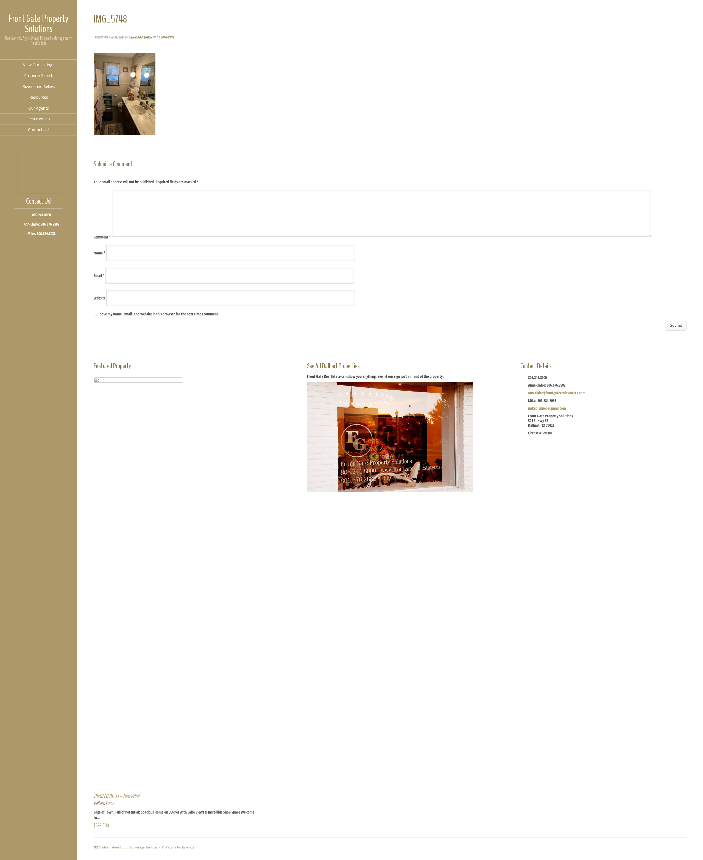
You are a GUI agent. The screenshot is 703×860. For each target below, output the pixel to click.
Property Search (38, 75)
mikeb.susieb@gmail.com (547, 408)
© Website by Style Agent (179, 847)
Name (99, 253)
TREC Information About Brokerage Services (125, 847)
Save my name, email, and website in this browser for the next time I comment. (159, 314)
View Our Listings (38, 64)
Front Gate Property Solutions (38, 24)
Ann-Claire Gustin (140, 37)
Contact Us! (38, 129)
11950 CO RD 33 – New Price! (117, 796)
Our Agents (38, 108)
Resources (38, 97)
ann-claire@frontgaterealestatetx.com (556, 392)
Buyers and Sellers (38, 86)
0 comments (166, 37)
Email (99, 275)
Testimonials (38, 118)
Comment (102, 237)
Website (99, 298)
